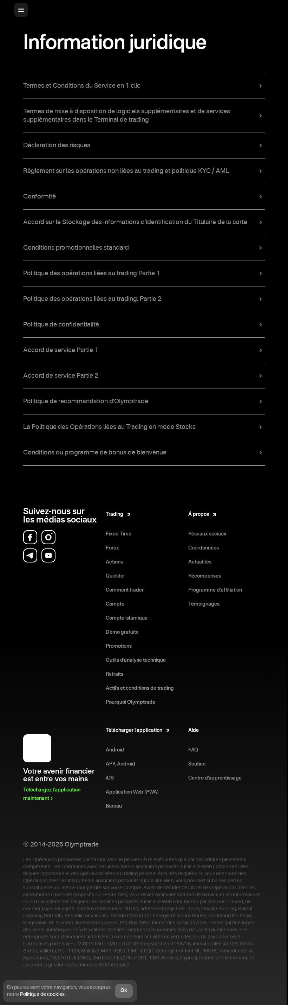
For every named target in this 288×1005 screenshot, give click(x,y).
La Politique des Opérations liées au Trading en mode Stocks (109, 427)
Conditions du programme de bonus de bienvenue (94, 453)
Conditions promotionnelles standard (76, 248)
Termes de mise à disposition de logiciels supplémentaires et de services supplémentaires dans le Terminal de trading (126, 115)
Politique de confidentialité (61, 325)
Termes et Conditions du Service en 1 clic (81, 86)
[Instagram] (48, 537)
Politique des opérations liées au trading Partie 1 (91, 273)
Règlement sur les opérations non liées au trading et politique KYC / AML (126, 171)
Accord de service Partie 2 (60, 376)
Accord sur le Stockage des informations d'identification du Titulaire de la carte (135, 222)
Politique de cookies (43, 994)
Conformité (39, 197)
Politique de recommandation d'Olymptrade (85, 401)
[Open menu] (21, 10)
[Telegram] (30, 555)
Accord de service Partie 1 (60, 350)
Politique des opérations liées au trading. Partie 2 (92, 299)
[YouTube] (48, 555)
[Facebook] (30, 537)
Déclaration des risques (56, 145)
